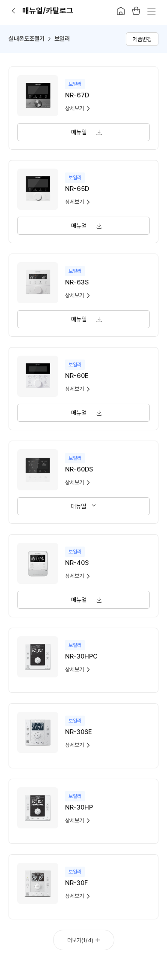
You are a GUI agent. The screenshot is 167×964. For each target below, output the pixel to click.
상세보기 (74, 108)
